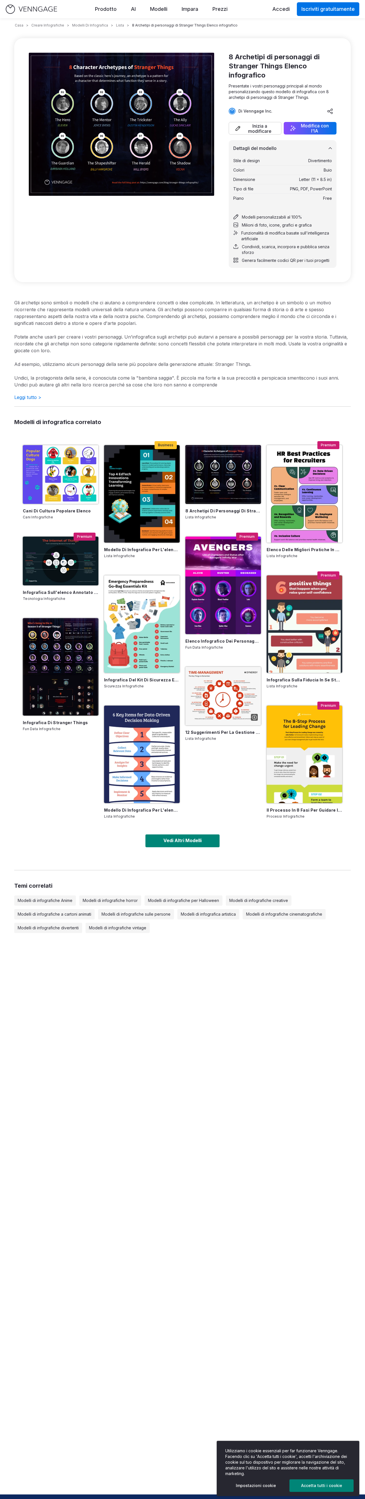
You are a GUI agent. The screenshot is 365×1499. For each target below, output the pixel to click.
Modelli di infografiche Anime (45, 900)
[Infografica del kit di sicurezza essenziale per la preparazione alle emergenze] (142, 624)
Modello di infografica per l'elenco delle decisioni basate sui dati (142, 810)
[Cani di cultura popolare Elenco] (60, 474)
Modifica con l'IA (315, 128)
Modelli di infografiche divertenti (48, 927)
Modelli (158, 9)
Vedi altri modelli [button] (182, 840)
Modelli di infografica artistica (208, 914)
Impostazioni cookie (256, 1485)
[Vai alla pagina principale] (31, 9)
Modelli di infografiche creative (258, 900)
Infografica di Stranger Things (55, 722)
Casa (19, 25)
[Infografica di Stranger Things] (60, 667)
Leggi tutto (27, 397)
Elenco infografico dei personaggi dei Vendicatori (223, 641)
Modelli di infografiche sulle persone (136, 914)
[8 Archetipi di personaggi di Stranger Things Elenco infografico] (223, 474)
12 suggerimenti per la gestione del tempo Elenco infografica (223, 732)
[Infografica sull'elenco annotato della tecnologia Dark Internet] (60, 561)
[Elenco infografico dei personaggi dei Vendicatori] (223, 585)
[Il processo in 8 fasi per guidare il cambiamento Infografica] (304, 754)
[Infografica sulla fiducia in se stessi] (304, 624)
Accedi (281, 9)
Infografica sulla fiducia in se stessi (304, 679)
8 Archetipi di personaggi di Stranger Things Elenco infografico (223, 510)
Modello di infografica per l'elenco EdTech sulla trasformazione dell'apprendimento (142, 549)
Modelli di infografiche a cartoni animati (54, 914)
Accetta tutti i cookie (321, 1485)
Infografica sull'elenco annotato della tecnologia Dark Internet (60, 592)
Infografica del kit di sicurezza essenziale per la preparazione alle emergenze (142, 679)
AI (133, 9)
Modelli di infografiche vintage (117, 927)
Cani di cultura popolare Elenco (57, 510)
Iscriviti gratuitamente (328, 9)
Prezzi (220, 9)
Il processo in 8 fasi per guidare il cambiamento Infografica (304, 810)
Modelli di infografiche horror (110, 900)
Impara (190, 9)
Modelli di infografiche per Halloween (183, 900)
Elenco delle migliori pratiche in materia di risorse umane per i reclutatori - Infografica (304, 549)
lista (120, 25)
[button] (255, 128)
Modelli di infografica (90, 25)
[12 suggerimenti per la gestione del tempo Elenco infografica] (223, 696)
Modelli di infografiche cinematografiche (284, 914)
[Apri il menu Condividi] (330, 111)
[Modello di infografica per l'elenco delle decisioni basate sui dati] (142, 754)
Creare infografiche (47, 25)
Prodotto (106, 9)
